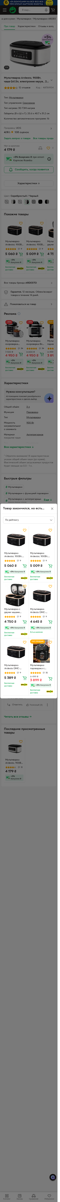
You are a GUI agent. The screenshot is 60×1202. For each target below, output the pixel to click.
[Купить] (24, 566)
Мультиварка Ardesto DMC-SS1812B (38, 611)
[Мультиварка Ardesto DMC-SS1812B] (41, 595)
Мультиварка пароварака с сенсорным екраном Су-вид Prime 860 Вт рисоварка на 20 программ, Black (41, 667)
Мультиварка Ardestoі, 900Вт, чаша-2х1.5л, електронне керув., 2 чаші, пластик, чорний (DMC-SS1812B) (15, 555)
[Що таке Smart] (24, 578)
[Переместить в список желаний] (24, 530)
